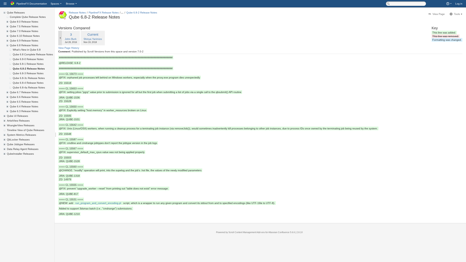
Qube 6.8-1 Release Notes (28, 63)
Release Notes (77, 12)
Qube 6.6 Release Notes (24, 97)
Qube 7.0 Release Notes (24, 31)
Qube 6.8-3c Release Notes (29, 78)
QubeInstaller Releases (20, 153)
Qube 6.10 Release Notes (25, 35)
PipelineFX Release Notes (104, 12)
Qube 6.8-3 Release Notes (28, 73)
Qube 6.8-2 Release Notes (29, 68)
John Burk (70, 38)
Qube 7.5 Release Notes (24, 26)
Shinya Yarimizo (93, 38)
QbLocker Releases (18, 139)
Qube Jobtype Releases (21, 144)
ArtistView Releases (18, 120)
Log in (458, 3)
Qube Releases (16, 12)
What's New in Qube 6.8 (27, 49)
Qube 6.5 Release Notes (24, 101)
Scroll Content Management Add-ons (246, 232)
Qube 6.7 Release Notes (24, 92)
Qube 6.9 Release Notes (24, 40)
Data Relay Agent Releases (22, 149)
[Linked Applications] (5, 3)
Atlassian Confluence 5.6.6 (281, 232)
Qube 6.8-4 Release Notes (28, 82)
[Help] (449, 3)
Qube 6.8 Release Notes (24, 45)
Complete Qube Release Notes (28, 16)
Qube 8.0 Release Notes (24, 21)
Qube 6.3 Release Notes (24, 111)
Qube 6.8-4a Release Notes (29, 87)
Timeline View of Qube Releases (25, 130)
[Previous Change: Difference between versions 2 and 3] (60, 38)
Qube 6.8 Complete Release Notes (33, 54)
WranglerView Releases (20, 125)
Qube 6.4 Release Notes (24, 106)
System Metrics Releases (21, 134)
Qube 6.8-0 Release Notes (28, 59)
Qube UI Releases (17, 115)
